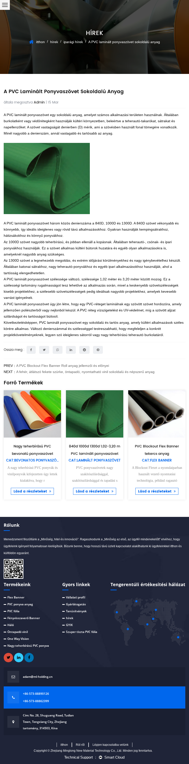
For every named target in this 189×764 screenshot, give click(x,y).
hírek (54, 42)
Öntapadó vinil (17, 632)
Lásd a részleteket (31, 491)
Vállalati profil (75, 597)
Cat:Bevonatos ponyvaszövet (34, 460)
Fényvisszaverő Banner (23, 618)
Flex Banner (15, 597)
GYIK (69, 625)
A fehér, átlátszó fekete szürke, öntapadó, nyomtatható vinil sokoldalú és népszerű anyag (85, 372)
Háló (10, 625)
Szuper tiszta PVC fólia (81, 632)
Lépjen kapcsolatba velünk (110, 745)
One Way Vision (18, 639)
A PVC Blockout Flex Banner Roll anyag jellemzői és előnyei (62, 366)
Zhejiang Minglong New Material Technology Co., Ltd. (86, 750)
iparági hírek (73, 42)
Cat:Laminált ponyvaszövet (95, 460)
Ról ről (80, 745)
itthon (40, 42)
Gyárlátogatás (76, 604)
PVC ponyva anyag (20, 604)
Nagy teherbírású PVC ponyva (28, 646)
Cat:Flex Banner (157, 460)
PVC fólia (13, 611)
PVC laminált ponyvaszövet (60, 322)
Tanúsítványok (76, 611)
